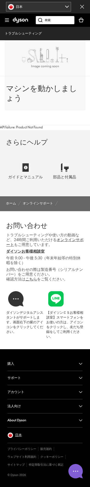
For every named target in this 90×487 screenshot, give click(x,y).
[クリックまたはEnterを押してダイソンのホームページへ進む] (20, 22)
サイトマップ (16, 464)
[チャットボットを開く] (75, 471)
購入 (10, 364)
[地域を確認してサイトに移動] (82, 7)
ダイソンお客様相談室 (25, 251)
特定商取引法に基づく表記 (46, 464)
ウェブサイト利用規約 (21, 456)
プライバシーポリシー (21, 449)
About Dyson (16, 420)
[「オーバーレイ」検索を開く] (55, 20)
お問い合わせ (27, 225)
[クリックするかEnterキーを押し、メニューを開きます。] (7, 20)
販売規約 (46, 449)
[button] (14, 435)
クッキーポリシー (51, 456)
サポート (14, 378)
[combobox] (38, 7)
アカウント (15, 392)
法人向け (14, 406)
